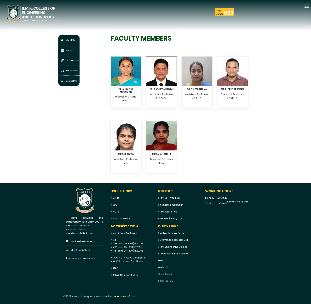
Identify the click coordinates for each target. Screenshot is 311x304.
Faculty (70, 50)
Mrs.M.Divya (126, 154)
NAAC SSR (117, 257)
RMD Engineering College (173, 253)
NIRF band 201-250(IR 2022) (127, 243)
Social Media (166, 274)
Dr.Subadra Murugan (125, 90)
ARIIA (115, 275)
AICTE (115, 211)
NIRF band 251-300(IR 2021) (127, 247)
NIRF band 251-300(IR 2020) (127, 250)
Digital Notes (72, 70)
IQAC (115, 268)
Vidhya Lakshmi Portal (171, 233)
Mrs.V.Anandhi (161, 154)
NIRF (114, 239)
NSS (161, 260)
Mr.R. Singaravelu (232, 89)
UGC (115, 204)
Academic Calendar (171, 204)
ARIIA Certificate (128, 275)
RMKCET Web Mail (169, 198)
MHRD (115, 198)
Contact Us (71, 81)
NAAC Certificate (135, 257)
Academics (73, 60)
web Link (164, 267)
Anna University (121, 218)
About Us (70, 40)
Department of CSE (123, 296)
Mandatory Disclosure (124, 233)
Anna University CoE (170, 218)
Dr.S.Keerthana (197, 89)
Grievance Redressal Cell (173, 239)
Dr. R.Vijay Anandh (161, 89)
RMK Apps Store (168, 211)
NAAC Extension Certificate (127, 261)
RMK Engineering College (173, 246)
